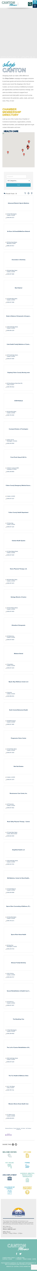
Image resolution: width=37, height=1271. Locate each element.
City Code (27, 1152)
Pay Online (9, 1162)
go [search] (19, 185)
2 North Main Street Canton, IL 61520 (8, 1258)
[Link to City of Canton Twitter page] (20, 1253)
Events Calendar (17, 1128)
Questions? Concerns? (27, 1188)
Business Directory (9, 1128)
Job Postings (28, 1128)
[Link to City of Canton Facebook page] (16, 1253)
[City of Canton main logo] (9, 3)
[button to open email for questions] (35, 2)
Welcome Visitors (10, 1152)
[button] (28, 148)
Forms (27, 1162)
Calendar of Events (9, 1188)
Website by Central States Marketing (18, 1266)
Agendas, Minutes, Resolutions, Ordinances (27, 1175)
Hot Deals (23, 1128)
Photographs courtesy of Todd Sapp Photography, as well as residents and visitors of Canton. (18, 1263)
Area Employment (10, 1175)
